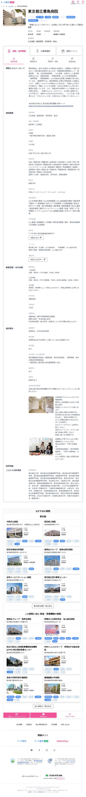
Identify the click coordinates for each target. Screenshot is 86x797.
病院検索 (10, 6)
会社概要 (19, 724)
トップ (3, 6)
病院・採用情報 (19, 51)
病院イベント (72, 51)
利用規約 (29, 724)
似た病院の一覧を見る (43, 706)
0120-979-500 (55, 775)
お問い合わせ (65, 724)
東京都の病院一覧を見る (43, 606)
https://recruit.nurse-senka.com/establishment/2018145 (51, 106)
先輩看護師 (45, 51)
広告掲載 (54, 724)
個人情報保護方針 (41, 724)
